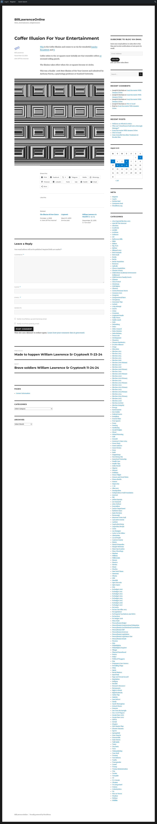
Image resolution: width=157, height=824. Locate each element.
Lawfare (115, 522)
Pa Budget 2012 (117, 594)
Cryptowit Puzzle (118, 315)
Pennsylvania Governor (120, 632)
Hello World (116, 466)
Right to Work (117, 690)
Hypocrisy (115, 484)
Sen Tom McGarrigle (119, 711)
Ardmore (115, 235)
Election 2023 (116, 389)
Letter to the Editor (118, 533)
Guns (114, 450)
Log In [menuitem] (6, 2)
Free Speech (116, 421)
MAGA (114, 542)
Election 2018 (116, 367)
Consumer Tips (117, 302)
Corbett (114, 304)
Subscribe (115, 60)
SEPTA (114, 720)
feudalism (115, 416)
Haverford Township (119, 459)
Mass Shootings (117, 551)
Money (114, 560)
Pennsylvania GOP (118, 630)
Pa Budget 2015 (117, 601)
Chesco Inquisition (118, 268)
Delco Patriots (117, 331)
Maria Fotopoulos (118, 544)
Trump (114, 767)
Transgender (116, 762)
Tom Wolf (115, 753)
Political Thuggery (118, 659)
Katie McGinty (117, 513)
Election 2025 (117, 398)
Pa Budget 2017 (117, 605)
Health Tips (116, 464)
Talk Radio (115, 742)
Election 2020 (117, 376)
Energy (114, 407)
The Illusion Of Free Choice (49, 214)
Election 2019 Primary (119, 374)
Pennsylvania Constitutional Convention (126, 627)
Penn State (116, 621)
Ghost (114, 432)
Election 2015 (116, 358)
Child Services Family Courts (121, 277)
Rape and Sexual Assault (120, 677)
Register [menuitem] (13, 2)
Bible (114, 241)
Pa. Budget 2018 (117, 618)
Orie (113, 587)
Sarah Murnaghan (118, 704)
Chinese (115, 279)
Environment (116, 410)
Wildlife (114, 800)
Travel (114, 764)
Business (115, 264)
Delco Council (117, 329)
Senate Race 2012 (118, 717)
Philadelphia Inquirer (119, 648)
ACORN (114, 230)
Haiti (114, 452)
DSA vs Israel (130, 104)
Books (114, 257)
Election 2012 (116, 351)
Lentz (114, 529)
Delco (114, 327)
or (100, 56)
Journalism (116, 506)
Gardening (116, 428)
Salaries (115, 697)
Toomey (115, 755)
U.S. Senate (116, 780)
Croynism (115, 313)
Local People (116, 538)
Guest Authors (117, 446)
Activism (115, 232)
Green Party (116, 443)
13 (126, 165)
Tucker (114, 773)
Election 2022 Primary (119, 387)
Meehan (115, 553)
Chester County (117, 270)
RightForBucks (117, 693)
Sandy (114, 702)
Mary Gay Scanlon (118, 549)
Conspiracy (116, 300)
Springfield (116, 733)
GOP (113, 437)
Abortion (115, 226)
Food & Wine (116, 419)
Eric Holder (116, 412)
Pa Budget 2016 (117, 603)
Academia (115, 228)
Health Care (116, 461)
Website (18, 308)
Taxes (114, 744)
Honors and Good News (120, 477)
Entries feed (116, 201)
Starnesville (116, 737)
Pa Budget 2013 (117, 596)
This (42, 47)
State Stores (116, 740)
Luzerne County (117, 540)
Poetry (114, 654)
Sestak (114, 722)
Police (114, 657)
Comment (19, 255)
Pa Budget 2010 (117, 589)
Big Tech (115, 246)
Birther (114, 248)
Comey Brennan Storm (120, 291)
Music (114, 567)
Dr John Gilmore (117, 345)
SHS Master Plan (118, 726)
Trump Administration (120, 769)
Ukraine (115, 782)
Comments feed (117, 203)
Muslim (114, 569)
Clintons (115, 288)
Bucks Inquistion (118, 261)
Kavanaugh (116, 515)
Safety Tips (116, 695)
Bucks (114, 259)
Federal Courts (117, 414)
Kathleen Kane (117, 511)
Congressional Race (119, 297)
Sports (114, 731)
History (114, 470)
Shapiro (115, 724)
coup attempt (116, 306)
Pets (113, 643)
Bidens (114, 244)
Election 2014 (116, 356)
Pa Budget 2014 (117, 598)
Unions (114, 787)
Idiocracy (115, 488)
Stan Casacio (116, 735)
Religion (115, 681)
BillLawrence (19, 52)
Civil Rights (116, 286)
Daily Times (116, 318)
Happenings (116, 455)
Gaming (115, 425)
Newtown (115, 574)
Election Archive (117, 403)
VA (113, 791)
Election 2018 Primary (119, 369)
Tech (114, 749)
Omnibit (115, 580)
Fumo (114, 423)
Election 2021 (116, 380)
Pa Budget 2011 (117, 592)
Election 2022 (117, 385)
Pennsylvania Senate (119, 639)
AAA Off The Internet (21, 58)
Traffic (114, 760)
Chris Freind (116, 282)
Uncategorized (117, 785)
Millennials (116, 558)
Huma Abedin (117, 479)
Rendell (114, 684)
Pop (113, 661)
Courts (114, 309)
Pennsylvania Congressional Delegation (125, 625)
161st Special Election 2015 (121, 221)
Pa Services (116, 616)
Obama (114, 576)
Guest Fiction (116, 448)
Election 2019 (116, 371)
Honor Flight (116, 475)
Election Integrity (118, 405)
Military (115, 556)
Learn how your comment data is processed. (66, 333)
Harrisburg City (117, 457)
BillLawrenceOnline (29, 19)
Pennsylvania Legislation (120, 634)
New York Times (117, 571)
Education (115, 349)
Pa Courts (115, 607)
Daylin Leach (116, 320)
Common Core (117, 293)
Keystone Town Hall (119, 517)
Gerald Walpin (117, 430)
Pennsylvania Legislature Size (122, 636)
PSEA (114, 668)
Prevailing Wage (117, 666)
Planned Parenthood (119, 652)
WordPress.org (117, 206)
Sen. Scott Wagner (118, 713)
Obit (113, 578)
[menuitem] (2, 1)
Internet (115, 495)
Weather (115, 796)
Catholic (115, 266)
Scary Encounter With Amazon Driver (125, 130)
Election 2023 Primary (119, 392)
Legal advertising (118, 524)
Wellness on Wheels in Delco (122, 124)
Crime (114, 311)
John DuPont (116, 504)
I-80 (113, 486)
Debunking (116, 324)
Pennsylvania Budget (119, 623)
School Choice (117, 706)
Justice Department (118, 508)
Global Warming (117, 434)
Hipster (114, 468)
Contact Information (23, 393)
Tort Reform (116, 758)
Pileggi (114, 650)
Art (113, 237)
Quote (114, 670)
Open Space (116, 585)
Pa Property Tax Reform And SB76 (123, 614)
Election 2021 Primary (119, 383)
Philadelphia (116, 645)
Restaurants (116, 688)
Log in (114, 199)
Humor (114, 482)
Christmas (115, 284)
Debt (113, 322)
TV (113, 778)
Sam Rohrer (116, 699)
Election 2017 (116, 365)
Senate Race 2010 (118, 715)
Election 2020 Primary (119, 378)
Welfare (114, 798)
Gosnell (114, 439)
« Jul (117, 181)
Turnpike (115, 776)
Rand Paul (115, 675)
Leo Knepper (116, 531)
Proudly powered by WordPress (40, 815)
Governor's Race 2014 (119, 441)
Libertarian (116, 535)
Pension (115, 641)
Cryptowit (64, 214)
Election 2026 (117, 401)
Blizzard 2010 (116, 250)
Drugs (114, 347)
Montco (115, 562)
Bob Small (115, 255)
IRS (113, 497)
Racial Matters (117, 672)
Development (116, 338)
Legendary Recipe (118, 526)
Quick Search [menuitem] (23, 2)
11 (117, 165)
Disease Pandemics (118, 342)
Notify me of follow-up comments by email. (32, 319)
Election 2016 (116, 360)
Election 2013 (116, 354)
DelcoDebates (117, 333)
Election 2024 (117, 394)
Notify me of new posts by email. (28, 323)
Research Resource (118, 686)
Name (17, 287)
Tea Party (115, 746)
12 (122, 165)
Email (17, 297)
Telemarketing (117, 751)
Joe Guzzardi (116, 502)
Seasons (115, 708)
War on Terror (117, 794)
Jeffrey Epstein (117, 499)
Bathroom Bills (117, 239)
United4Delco (117, 789)
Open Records (117, 583)
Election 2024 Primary (119, 396)
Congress (115, 295)
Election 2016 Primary (119, 363)
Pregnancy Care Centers (120, 663)
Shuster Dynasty (117, 728)
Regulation (116, 679)
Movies (114, 565)
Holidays (115, 473)
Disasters (115, 340)
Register (115, 197)
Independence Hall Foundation (122, 493)
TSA (113, 771)
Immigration (116, 490)
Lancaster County (118, 520)
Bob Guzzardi (116, 252)
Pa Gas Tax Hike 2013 (119, 609)
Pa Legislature (117, 612)
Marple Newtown (118, 547)
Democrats (116, 336)
